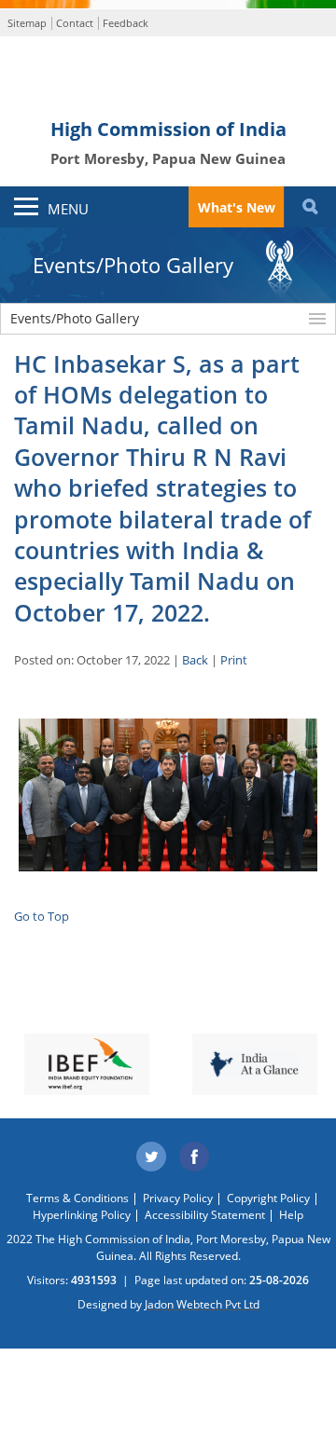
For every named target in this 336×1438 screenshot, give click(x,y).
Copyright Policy (268, 1198)
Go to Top (41, 916)
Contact (74, 23)
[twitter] (151, 1157)
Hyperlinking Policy (82, 1215)
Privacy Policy (178, 1198)
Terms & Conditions (77, 1198)
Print (233, 659)
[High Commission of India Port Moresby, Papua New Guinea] (168, 76)
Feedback (125, 23)
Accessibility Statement (205, 1215)
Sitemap (27, 23)
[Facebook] (195, 1157)
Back (195, 659)
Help (291, 1215)
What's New (236, 207)
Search (310, 206)
